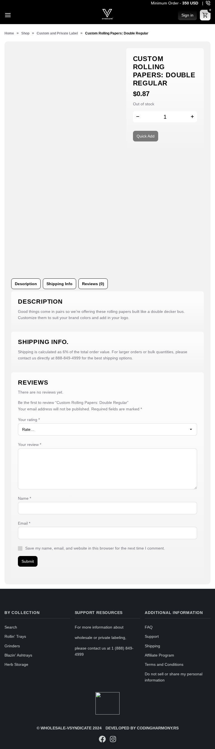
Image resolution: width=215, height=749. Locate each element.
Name (24, 498)
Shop (25, 33)
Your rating (29, 419)
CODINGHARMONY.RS (158, 728)
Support (152, 636)
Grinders (12, 646)
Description (26, 284)
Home (9, 33)
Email (24, 523)
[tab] (26, 283)
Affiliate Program (159, 655)
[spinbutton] (165, 116)
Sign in (187, 15)
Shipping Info (59, 284)
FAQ (149, 627)
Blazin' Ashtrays (18, 655)
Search (10, 627)
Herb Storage (16, 664)
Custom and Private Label (57, 33)
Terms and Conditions (164, 664)
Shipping (152, 646)
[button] (192, 117)
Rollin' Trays (15, 636)
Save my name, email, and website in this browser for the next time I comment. (95, 548)
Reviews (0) (93, 284)
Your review (29, 444)
